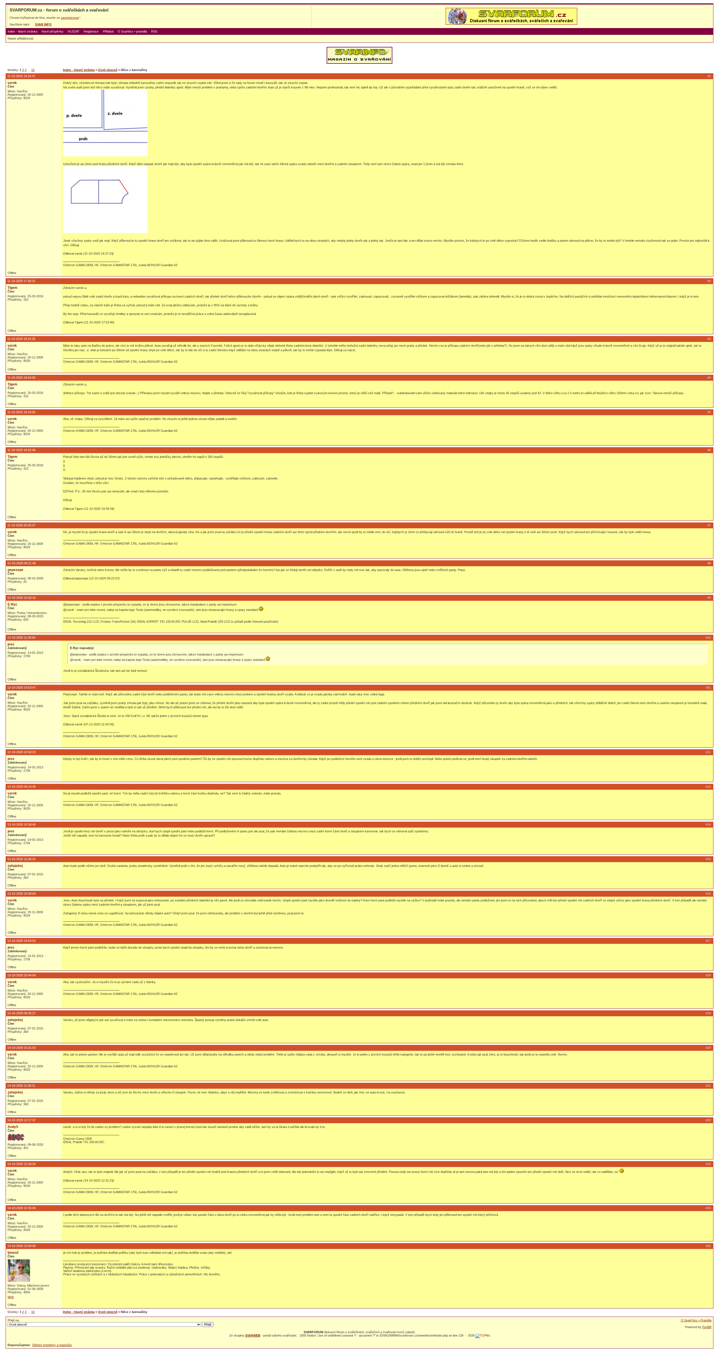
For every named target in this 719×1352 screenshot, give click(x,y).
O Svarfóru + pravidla (132, 31)
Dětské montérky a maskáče (52, 1345)
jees (11, 644)
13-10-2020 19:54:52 (21, 940)
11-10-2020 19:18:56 (21, 412)
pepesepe (15, 570)
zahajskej (15, 866)
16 (33, 70)
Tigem (12, 288)
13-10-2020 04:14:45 (21, 786)
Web (11, 1297)
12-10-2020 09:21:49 (21, 563)
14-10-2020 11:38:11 (21, 1085)
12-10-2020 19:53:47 (21, 687)
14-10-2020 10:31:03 (21, 1047)
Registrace (91, 31)
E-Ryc (12, 604)
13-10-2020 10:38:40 (21, 824)
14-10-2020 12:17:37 (21, 1120)
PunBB (706, 1327)
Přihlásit (108, 31)
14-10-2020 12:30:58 (21, 1164)
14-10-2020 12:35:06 (21, 1208)
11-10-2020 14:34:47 (21, 76)
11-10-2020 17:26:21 (21, 281)
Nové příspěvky (52, 31)
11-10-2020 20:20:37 (21, 525)
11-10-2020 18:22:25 (21, 339)
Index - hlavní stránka (22, 31)
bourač (13, 1253)
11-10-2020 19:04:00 (21, 377)
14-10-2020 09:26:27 (21, 1013)
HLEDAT (73, 31)
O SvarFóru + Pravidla (696, 1320)
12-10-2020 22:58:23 (21, 752)
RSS (154, 31)
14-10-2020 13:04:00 (21, 1246)
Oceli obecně (107, 70)
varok (12, 83)
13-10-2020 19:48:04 (21, 893)
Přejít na (13, 1320)
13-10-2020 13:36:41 (21, 859)
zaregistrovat (70, 17)
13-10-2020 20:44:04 (21, 975)
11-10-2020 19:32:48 (21, 450)
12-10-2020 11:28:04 (21, 637)
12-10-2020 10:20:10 (21, 597)
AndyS (13, 1127)
